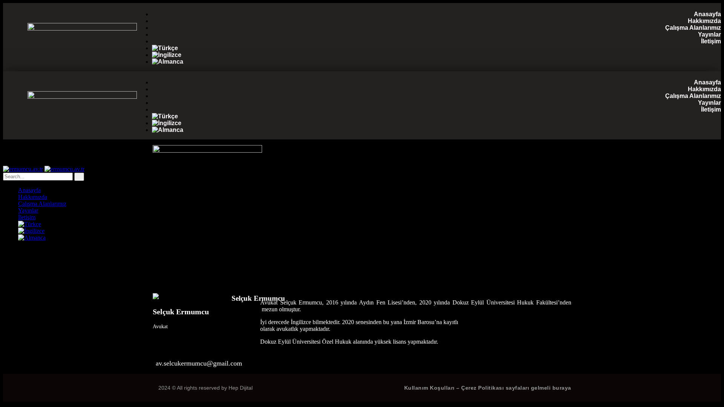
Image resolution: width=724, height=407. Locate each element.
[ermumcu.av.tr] (23, 169)
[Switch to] (436, 48)
